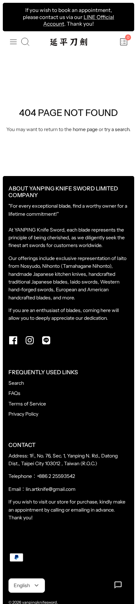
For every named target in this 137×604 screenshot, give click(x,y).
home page (85, 129)
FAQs (14, 393)
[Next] (125, 17)
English (22, 585)
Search (16, 383)
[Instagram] (29, 340)
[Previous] (12, 17)
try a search (116, 129)
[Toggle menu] (13, 42)
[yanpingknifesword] (68, 42)
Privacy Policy (23, 414)
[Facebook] (13, 340)
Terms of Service (27, 404)
